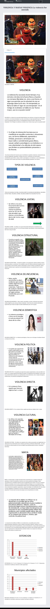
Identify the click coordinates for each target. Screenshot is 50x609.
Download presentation (10, 52)
